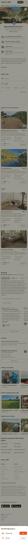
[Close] (14, 271)
